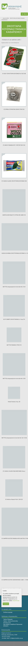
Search (21, 643)
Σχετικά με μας (7, 622)
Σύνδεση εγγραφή (7, 612)
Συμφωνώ (5, 603)
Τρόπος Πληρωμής (8, 619)
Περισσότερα (16, 600)
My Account (7, 643)
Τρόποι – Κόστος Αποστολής (10, 621)
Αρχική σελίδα (6, 18)
